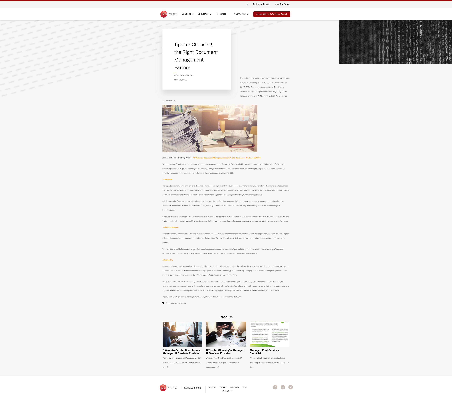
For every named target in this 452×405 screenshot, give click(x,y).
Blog (245, 387)
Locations (234, 387)
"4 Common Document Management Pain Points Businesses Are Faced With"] (226, 157)
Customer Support (261, 4)
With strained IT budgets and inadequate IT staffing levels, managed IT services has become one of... (225, 358)
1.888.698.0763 (192, 388)
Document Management (176, 303)
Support (212, 387)
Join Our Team (282, 4)
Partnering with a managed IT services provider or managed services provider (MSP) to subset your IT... (182, 358)
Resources (221, 14)
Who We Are (239, 14)
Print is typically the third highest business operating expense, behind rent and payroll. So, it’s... (269, 358)
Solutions (186, 14)
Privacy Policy (227, 391)
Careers (223, 387)
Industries (203, 14)
